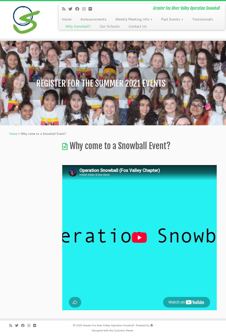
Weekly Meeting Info (132, 19)
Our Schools (110, 26)
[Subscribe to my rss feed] (65, 9)
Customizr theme (123, 330)
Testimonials (202, 19)
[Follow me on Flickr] (92, 9)
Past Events (171, 19)
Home (67, 19)
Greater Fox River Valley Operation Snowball (108, 325)
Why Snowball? (78, 26)
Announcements (93, 19)
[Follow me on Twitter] (71, 9)
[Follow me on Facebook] (78, 9)
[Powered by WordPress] (151, 324)
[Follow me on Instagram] (85, 9)
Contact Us (137, 26)
